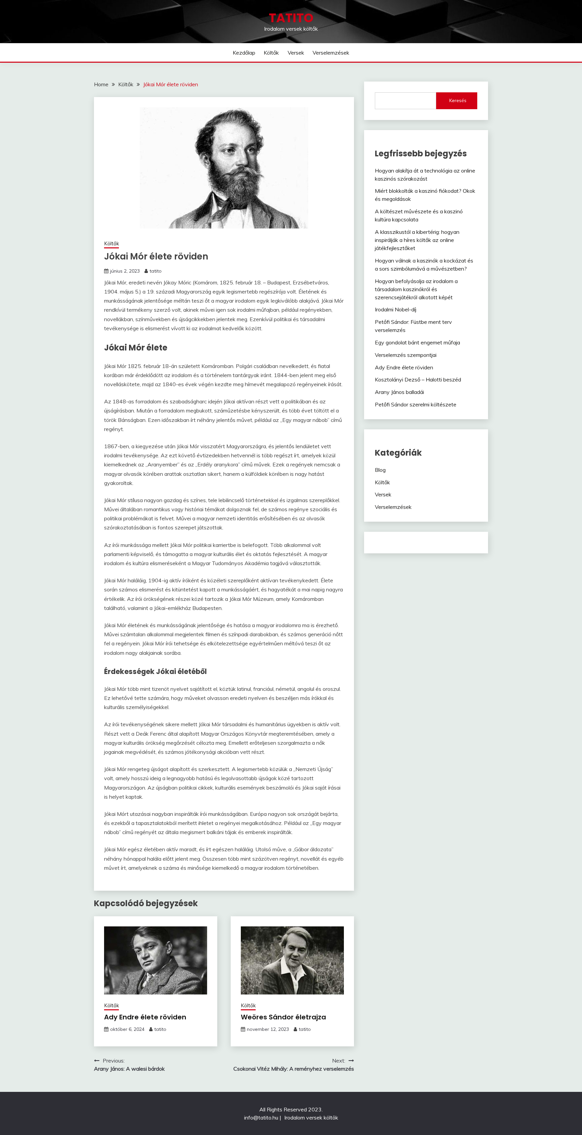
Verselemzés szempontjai (406, 354)
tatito (156, 271)
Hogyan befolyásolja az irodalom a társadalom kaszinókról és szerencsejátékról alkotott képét (416, 289)
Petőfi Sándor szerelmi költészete (415, 404)
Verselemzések (331, 52)
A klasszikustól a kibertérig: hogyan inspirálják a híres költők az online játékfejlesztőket (417, 239)
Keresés (457, 100)
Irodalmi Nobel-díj (395, 309)
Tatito (291, 18)
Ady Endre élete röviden (145, 1017)
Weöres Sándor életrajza (283, 1017)
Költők (271, 52)
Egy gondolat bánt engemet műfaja (417, 342)
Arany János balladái (399, 392)
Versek (296, 52)
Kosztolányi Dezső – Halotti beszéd (418, 379)
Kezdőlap (244, 52)
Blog (380, 469)
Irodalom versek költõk (311, 1117)
